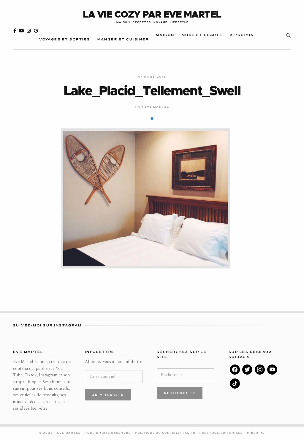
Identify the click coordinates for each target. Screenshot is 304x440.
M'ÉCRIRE (256, 433)
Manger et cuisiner (123, 39)
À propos (242, 35)
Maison (165, 35)
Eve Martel (157, 107)
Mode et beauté (202, 35)
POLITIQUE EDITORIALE (222, 433)
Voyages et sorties (64, 39)
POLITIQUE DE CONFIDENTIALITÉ (166, 433)
